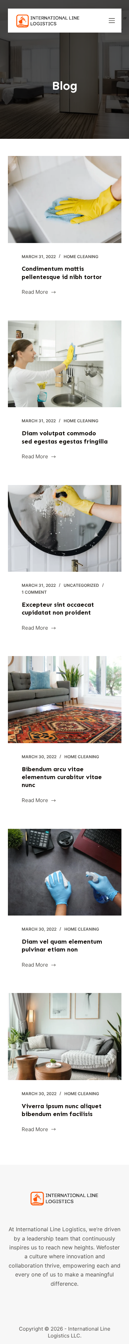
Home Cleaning (81, 256)
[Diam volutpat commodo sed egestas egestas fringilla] (64, 364)
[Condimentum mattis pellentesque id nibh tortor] (64, 199)
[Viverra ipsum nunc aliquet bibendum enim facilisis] (64, 1036)
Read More (39, 292)
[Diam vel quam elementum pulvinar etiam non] (64, 872)
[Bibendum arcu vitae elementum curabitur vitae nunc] (64, 699)
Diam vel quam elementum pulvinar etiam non (62, 945)
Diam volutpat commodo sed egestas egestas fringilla (65, 437)
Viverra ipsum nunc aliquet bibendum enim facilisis (61, 1110)
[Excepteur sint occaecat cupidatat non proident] (64, 528)
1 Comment (34, 592)
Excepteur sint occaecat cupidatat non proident (58, 608)
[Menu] (112, 20)
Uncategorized (81, 585)
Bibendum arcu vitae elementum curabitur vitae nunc (62, 777)
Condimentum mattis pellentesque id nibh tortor (62, 272)
